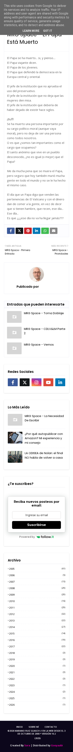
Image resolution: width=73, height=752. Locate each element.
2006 (37, 575)
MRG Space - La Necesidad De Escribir (44, 418)
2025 (37, 698)
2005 (37, 568)
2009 (37, 594)
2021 (37, 672)
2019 (37, 659)
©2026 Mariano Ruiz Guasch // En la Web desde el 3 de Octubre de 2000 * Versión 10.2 (36, 732)
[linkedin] (60, 382)
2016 (37, 640)
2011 (37, 607)
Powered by (27, 536)
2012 (37, 614)
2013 (37, 620)
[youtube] (48, 382)
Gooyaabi (57, 745)
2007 (37, 581)
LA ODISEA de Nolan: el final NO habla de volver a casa (44, 455)
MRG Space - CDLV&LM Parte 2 (44, 331)
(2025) (37, 738)
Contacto (51, 726)
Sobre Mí (34, 726)
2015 (37, 633)
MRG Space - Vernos (39, 344)
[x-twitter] (25, 382)
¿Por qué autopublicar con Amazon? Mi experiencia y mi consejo (44, 438)
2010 (37, 601)
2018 (37, 653)
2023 (37, 685)
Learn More (31, 30)
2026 (37, 704)
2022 (37, 679)
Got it (47, 30)
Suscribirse (36, 525)
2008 (37, 588)
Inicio (19, 726)
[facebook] (13, 382)
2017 (37, 646)
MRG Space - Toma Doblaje (44, 313)
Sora (27, 745)
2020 (37, 666)
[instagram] (36, 382)
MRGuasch (48, 286)
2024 (37, 692)
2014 (37, 627)
